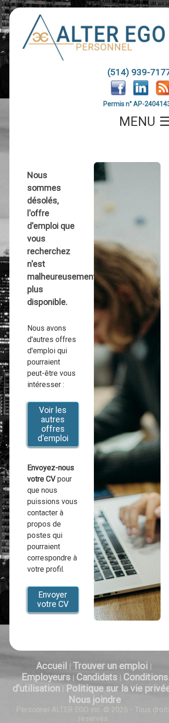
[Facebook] (118, 92)
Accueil (51, 665)
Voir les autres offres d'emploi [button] (53, 424)
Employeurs (46, 677)
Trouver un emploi (110, 665)
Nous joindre (95, 699)
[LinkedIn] (140, 92)
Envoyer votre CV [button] (53, 599)
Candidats (97, 677)
